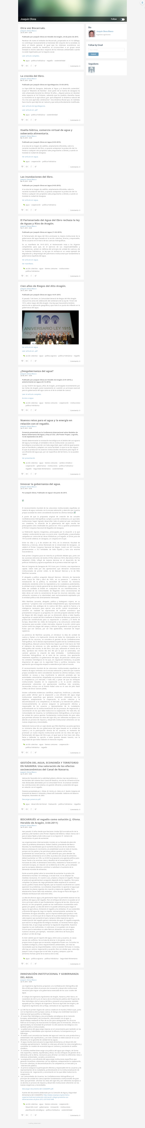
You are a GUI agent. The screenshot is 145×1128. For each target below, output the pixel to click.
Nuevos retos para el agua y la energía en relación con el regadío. (46, 422)
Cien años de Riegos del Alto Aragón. (43, 286)
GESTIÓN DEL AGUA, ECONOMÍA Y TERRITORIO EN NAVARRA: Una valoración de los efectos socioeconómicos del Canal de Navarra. (49, 766)
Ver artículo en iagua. (30, 157)
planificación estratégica (35, 1110)
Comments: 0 (75, 66)
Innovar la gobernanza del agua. (40, 484)
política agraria (51, 356)
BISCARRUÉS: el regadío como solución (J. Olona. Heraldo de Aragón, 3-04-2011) (50, 821)
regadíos (77, 804)
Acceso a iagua (27, 398)
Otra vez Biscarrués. (32, 28)
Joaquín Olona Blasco (28, 31)
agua (27, 61)
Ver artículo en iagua (30, 347)
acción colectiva (31, 268)
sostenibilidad (59, 61)
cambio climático (65, 463)
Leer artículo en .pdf (29, 110)
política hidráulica (38, 61)
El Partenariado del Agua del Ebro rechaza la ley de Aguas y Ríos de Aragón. (50, 221)
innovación (54, 1107)
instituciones (64, 268)
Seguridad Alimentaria (42, 469)
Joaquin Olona (28, 19)
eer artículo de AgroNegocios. (34, 106)
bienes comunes (51, 268)
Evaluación (52, 804)
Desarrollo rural (32, 1107)
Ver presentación (28, 458)
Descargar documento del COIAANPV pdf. (38, 1089)
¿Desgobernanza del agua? (36, 371)
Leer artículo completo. (31, 56)
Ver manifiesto (27, 264)
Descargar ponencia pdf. (31, 799)
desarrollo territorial (39, 804)
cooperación (36, 161)
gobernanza (41, 466)
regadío (50, 61)
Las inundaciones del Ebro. (36, 176)
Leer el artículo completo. (31, 394)
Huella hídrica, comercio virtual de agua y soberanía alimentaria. (46, 131)
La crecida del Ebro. (32, 76)
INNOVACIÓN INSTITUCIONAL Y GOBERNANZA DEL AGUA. (49, 975)
